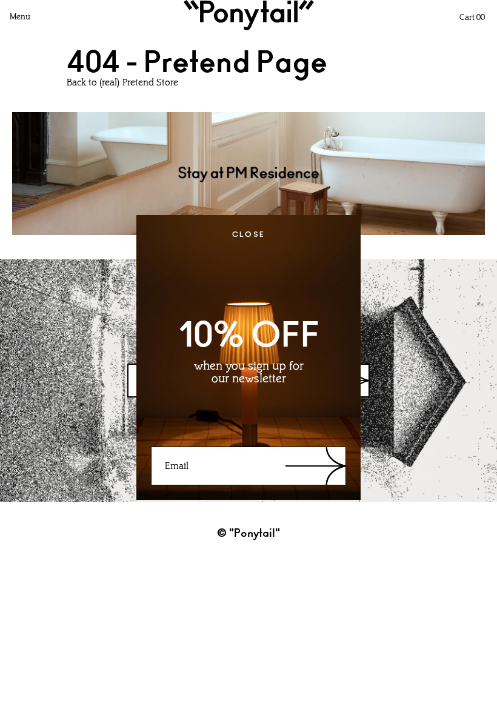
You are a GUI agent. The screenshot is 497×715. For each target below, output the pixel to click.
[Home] (249, 15)
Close (248, 234)
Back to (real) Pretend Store (122, 83)
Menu (20, 17)
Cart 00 (472, 17)
